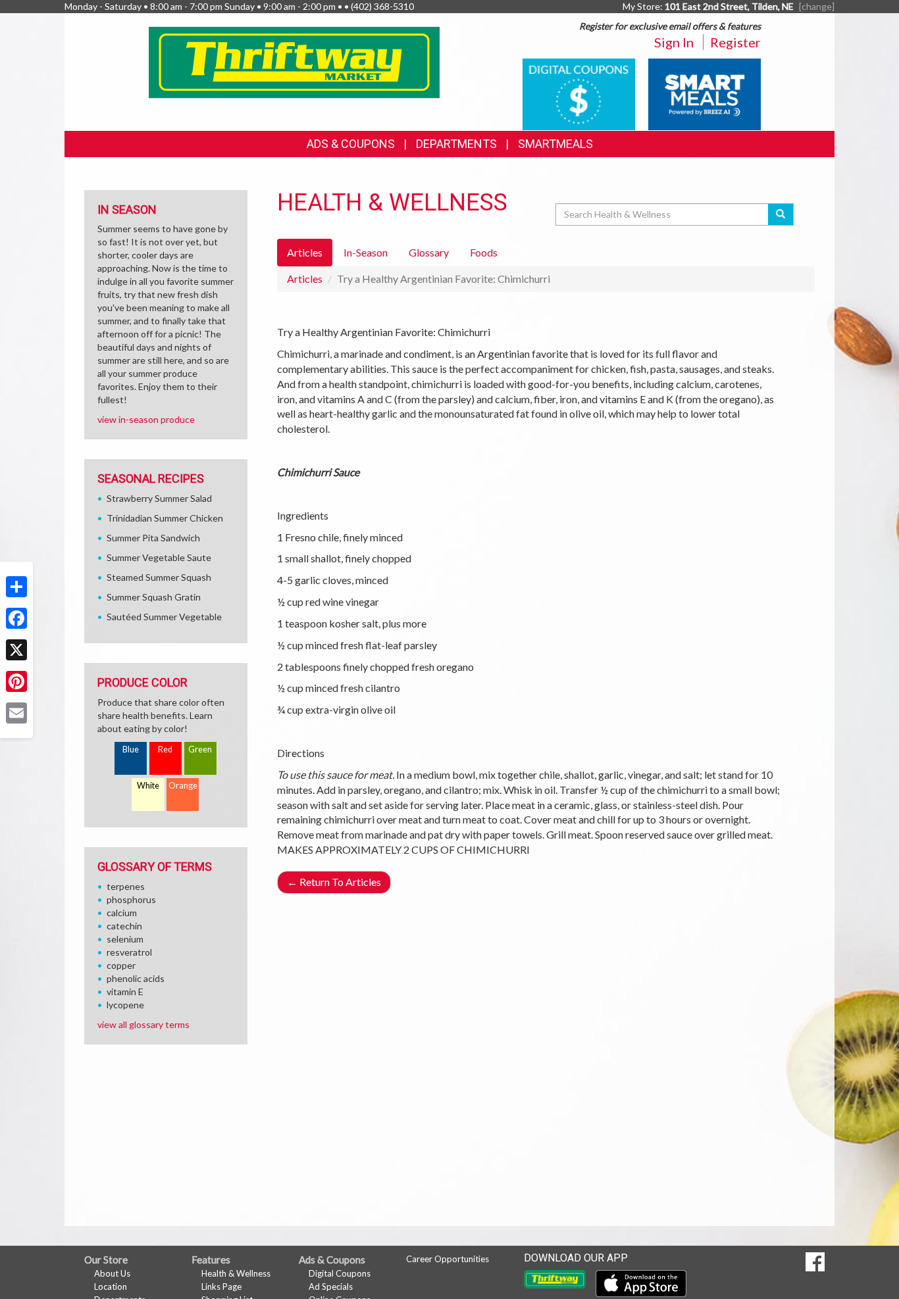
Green (200, 749)
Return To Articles (334, 881)
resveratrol (129, 952)
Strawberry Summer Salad (159, 498)
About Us (112, 1273)
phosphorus (131, 899)
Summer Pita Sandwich (153, 537)
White (148, 786)
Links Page (221, 1286)
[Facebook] (16, 618)
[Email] (16, 713)
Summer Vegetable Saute (159, 557)
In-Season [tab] (366, 252)
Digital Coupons (340, 1273)
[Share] (16, 587)
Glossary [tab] (429, 252)
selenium (125, 938)
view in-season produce (146, 419)
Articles (304, 278)
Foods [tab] (484, 252)
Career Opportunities (447, 1259)
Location (110, 1286)
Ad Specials (331, 1286)
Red (165, 749)
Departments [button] (456, 144)
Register (735, 42)
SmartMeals (555, 144)
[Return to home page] (294, 61)
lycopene (125, 1004)
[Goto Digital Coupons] (579, 93)
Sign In (674, 42)
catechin (124, 925)
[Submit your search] (781, 214)
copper (121, 965)
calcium (122, 912)
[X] (16, 650)
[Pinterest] (16, 681)
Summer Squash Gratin (154, 596)
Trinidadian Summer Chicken (165, 518)
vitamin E (125, 991)
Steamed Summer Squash (159, 577)
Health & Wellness (235, 1273)
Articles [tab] (304, 252)
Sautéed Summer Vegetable (164, 616)
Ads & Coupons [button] (351, 144)
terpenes (126, 886)
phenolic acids (136, 978)
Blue (130, 749)
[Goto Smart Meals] (704, 93)
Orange (182, 786)
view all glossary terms (143, 1024)
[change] (817, 6)
